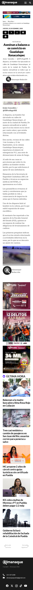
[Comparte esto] (5, 32)
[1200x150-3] (16, 103)
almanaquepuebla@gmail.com (16, 578)
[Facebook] (7, 586)
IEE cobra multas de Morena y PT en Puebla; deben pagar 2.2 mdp (15, 502)
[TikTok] (21, 586)
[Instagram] (16, 586)
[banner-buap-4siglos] (16, 16)
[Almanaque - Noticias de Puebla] (9, 2)
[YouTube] (25, 586)
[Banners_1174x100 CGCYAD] (16, 12)
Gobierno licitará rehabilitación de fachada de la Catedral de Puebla (16, 533)
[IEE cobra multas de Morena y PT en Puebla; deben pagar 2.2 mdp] (16, 487)
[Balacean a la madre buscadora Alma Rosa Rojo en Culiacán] (16, 387)
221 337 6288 (11, 575)
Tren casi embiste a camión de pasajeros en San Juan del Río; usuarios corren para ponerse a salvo (16, 436)
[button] (25, 3)
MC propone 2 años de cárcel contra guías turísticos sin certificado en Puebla (15, 471)
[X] (12, 586)
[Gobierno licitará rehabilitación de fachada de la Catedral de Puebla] (16, 518)
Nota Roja (16, 42)
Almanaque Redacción (19, 79)
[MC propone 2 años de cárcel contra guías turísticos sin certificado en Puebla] (16, 454)
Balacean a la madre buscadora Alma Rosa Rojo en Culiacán (16, 402)
